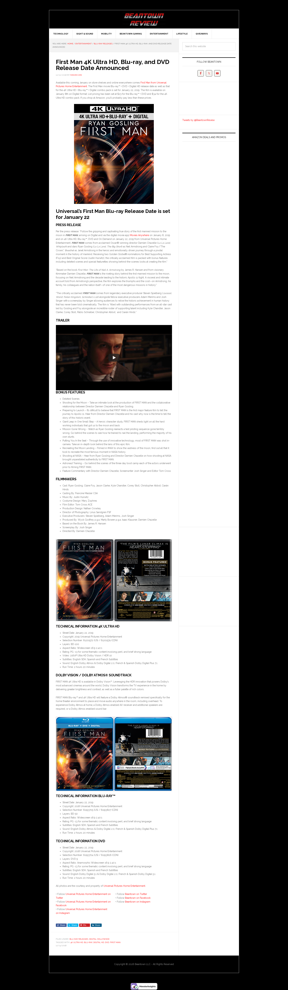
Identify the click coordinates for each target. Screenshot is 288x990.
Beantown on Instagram (137, 901)
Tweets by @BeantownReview (198, 120)
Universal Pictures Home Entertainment (124, 886)
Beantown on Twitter (136, 894)
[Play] (114, 358)
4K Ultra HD (76, 942)
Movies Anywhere (139, 235)
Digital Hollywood (99, 939)
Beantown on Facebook (137, 898)
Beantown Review (144, 19)
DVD (107, 942)
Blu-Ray (88, 942)
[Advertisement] (207, 551)
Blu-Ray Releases (79, 939)
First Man (115, 942)
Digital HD (98, 942)
